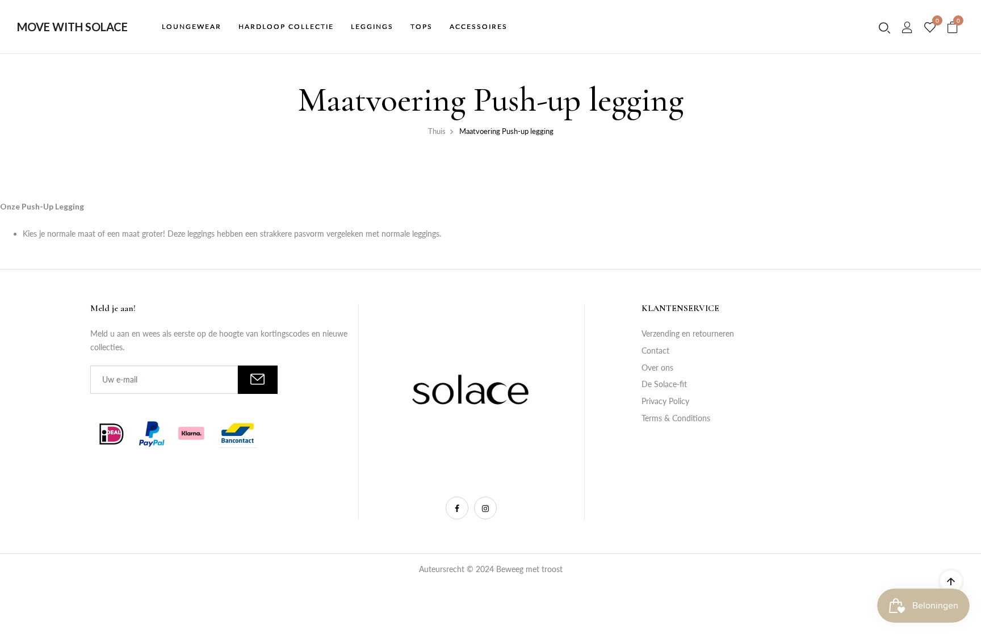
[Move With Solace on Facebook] (457, 508)
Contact (655, 350)
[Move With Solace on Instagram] (485, 508)
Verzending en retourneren (688, 333)
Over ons (657, 367)
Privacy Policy (665, 401)
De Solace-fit (664, 384)
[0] (930, 27)
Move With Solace (72, 26)
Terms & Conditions (676, 418)
